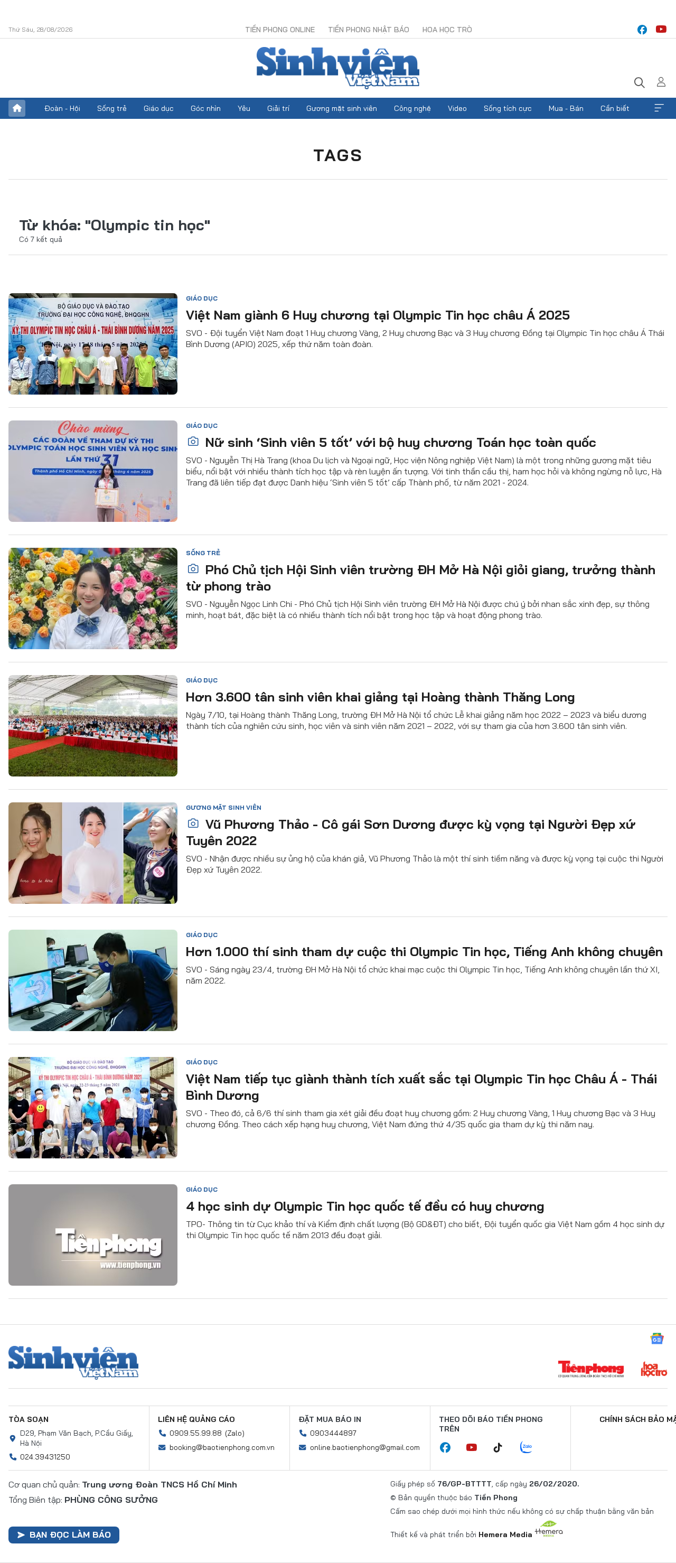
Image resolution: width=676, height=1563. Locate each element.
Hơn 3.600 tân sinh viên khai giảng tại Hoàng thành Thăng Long (380, 697)
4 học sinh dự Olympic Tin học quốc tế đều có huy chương (365, 1206)
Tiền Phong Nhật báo (368, 29)
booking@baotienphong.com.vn (222, 1447)
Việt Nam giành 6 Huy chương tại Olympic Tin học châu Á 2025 (378, 315)
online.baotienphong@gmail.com (365, 1447)
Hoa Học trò (447, 29)
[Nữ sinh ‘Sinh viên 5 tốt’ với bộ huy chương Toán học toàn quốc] (92, 471)
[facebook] (642, 29)
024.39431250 (45, 1457)
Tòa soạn (28, 1419)
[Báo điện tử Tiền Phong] (591, 1370)
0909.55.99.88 (196, 1433)
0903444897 (333, 1433)
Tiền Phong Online (280, 29)
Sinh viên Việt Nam (73, 1363)
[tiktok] (503, 1448)
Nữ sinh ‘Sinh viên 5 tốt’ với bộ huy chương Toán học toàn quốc (399, 442)
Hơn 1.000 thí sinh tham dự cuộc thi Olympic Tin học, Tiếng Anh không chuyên (424, 951)
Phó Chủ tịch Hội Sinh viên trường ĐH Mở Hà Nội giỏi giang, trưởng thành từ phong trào (420, 577)
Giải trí (278, 108)
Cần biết (615, 108)
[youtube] (661, 29)
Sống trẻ (112, 108)
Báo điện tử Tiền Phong (338, 68)
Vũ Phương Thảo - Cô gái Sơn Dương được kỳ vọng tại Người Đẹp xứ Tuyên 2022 (410, 832)
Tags (338, 154)
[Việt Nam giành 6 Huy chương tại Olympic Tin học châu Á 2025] (92, 344)
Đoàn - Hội (62, 108)
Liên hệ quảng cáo (196, 1419)
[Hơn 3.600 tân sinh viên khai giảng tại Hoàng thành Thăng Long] (92, 725)
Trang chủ (16, 108)
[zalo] (532, 1447)
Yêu (244, 108)
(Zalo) (235, 1433)
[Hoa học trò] (654, 1370)
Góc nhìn (206, 108)
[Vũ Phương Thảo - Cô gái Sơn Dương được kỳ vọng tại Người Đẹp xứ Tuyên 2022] (92, 853)
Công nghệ (412, 108)
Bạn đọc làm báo (70, 1534)
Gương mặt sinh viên (341, 108)
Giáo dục (159, 108)
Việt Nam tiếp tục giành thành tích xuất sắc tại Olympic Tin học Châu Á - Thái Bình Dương (421, 1087)
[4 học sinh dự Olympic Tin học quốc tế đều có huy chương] (92, 1235)
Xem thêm (659, 108)
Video (457, 108)
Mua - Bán (566, 108)
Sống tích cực (508, 108)
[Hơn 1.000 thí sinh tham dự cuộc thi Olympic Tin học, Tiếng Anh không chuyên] (92, 980)
